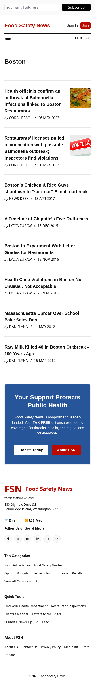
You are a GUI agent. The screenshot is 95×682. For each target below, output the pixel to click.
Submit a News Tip (18, 622)
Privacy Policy (51, 647)
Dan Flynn (18, 326)
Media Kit (71, 647)
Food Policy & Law (17, 565)
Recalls (77, 573)
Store (85, 647)
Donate (9, 655)
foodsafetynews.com (19, 498)
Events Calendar (16, 614)
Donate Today (31, 450)
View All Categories (18, 581)
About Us (11, 647)
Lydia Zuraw (20, 225)
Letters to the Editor (46, 614)
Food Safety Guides (48, 565)
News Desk (19, 198)
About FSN (66, 450)
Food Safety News (52, 676)
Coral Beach (20, 117)
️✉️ (10, 520)
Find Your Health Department (26, 606)
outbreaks (61, 573)
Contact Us (29, 647)
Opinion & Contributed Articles (27, 573)
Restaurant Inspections (68, 606)
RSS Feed (42, 622)
